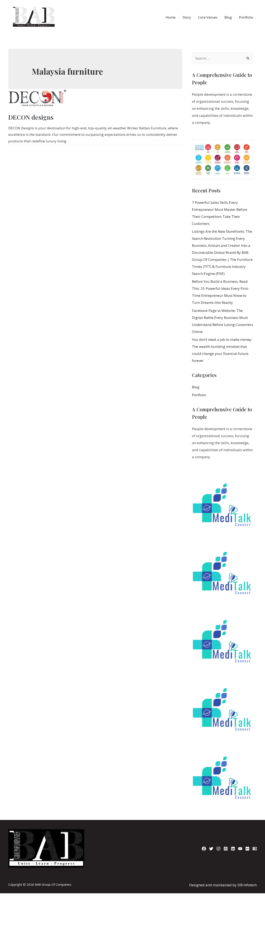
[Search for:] (222, 58)
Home (171, 17)
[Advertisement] (132, 882)
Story (187, 17)
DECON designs (30, 117)
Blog (228, 17)
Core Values (207, 17)
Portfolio (246, 17)
